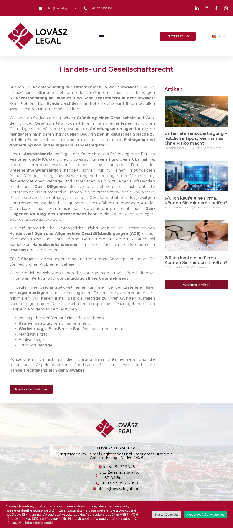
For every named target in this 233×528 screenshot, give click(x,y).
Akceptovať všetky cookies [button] (205, 514)
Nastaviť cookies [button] (167, 514)
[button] (101, 36)
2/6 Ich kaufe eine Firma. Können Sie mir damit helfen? (196, 260)
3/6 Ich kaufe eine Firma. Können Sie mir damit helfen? (196, 201)
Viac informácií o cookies (37, 523)
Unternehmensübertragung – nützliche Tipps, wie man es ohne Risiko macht (196, 138)
